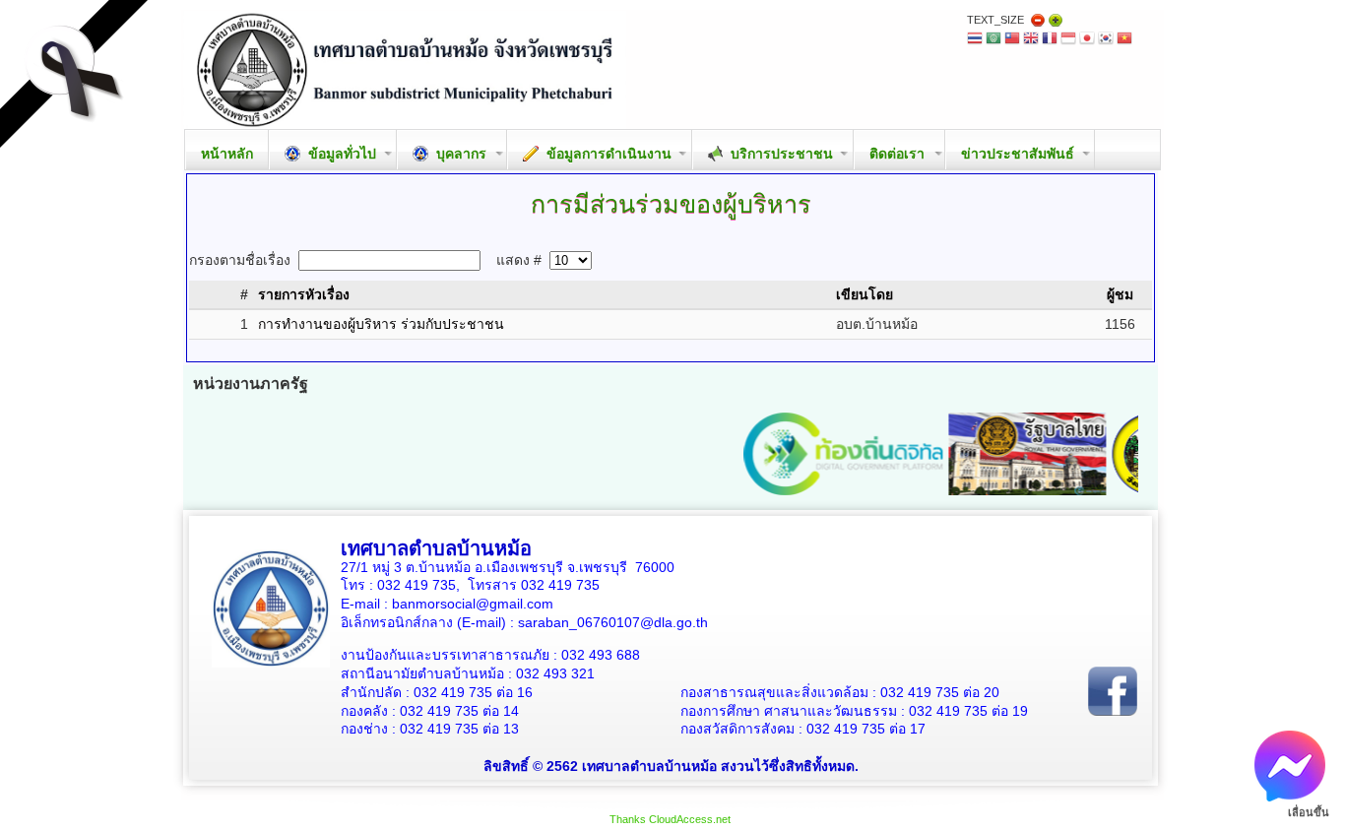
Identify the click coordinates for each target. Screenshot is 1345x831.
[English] (1031, 40)
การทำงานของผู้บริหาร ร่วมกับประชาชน (381, 324)
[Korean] (1106, 40)
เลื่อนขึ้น (1308, 812)
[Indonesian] (1068, 40)
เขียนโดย (864, 294)
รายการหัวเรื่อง (304, 294)
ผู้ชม (1120, 294)
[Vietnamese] (1124, 40)
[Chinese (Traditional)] (1012, 40)
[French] (1049, 40)
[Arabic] (993, 40)
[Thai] (975, 40)
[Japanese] (1087, 40)
